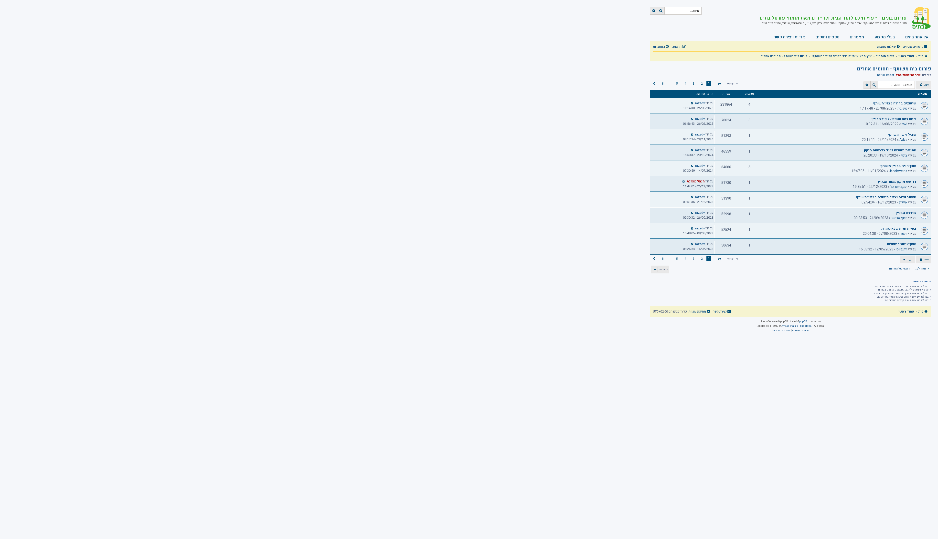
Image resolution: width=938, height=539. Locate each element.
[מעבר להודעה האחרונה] (692, 103)
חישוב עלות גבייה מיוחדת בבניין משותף (886, 197)
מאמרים (857, 37)
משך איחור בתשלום (901, 244)
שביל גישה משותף (902, 134)
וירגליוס (901, 249)
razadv (700, 103)
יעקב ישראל (898, 186)
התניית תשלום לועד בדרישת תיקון (890, 150)
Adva (903, 139)
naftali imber (885, 75)
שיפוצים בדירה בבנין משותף (894, 103)
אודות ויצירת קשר (789, 37)
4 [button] (685, 83)
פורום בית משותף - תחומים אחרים (894, 68)
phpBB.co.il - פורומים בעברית (797, 326)
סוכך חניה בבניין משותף (898, 165)
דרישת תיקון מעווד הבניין (897, 181)
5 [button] (677, 83)
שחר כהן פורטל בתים (908, 75)
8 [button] (663, 83)
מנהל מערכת (696, 181)
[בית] (919, 18)
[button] (719, 84)
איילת (903, 202)
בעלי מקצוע (884, 37)
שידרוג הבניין (906, 212)
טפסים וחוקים (827, 37)
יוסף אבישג (899, 218)
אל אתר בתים (917, 37)
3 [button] (693, 83)
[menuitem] (889, 46)
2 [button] (702, 83)
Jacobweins (898, 171)
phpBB (803, 321)
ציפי (904, 155)
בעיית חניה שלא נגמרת (898, 228)
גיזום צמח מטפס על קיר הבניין (894, 119)
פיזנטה (902, 108)
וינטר (903, 233)
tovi (904, 124)
